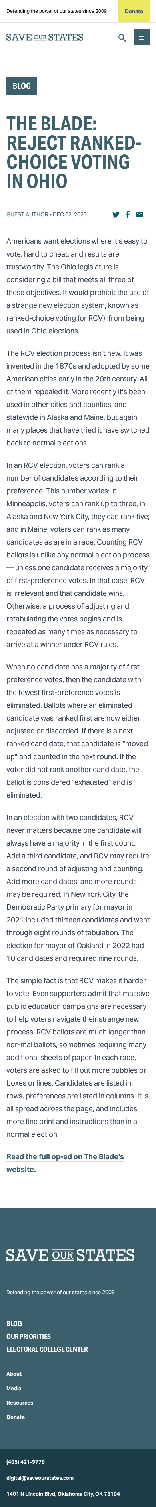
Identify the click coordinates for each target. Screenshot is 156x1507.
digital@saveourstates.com (40, 1478)
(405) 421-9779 (25, 1462)
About (14, 1374)
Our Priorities (28, 1336)
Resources (19, 1402)
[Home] (78, 1255)
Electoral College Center (47, 1349)
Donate (134, 11)
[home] (44, 37)
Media (13, 1388)
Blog (14, 1323)
